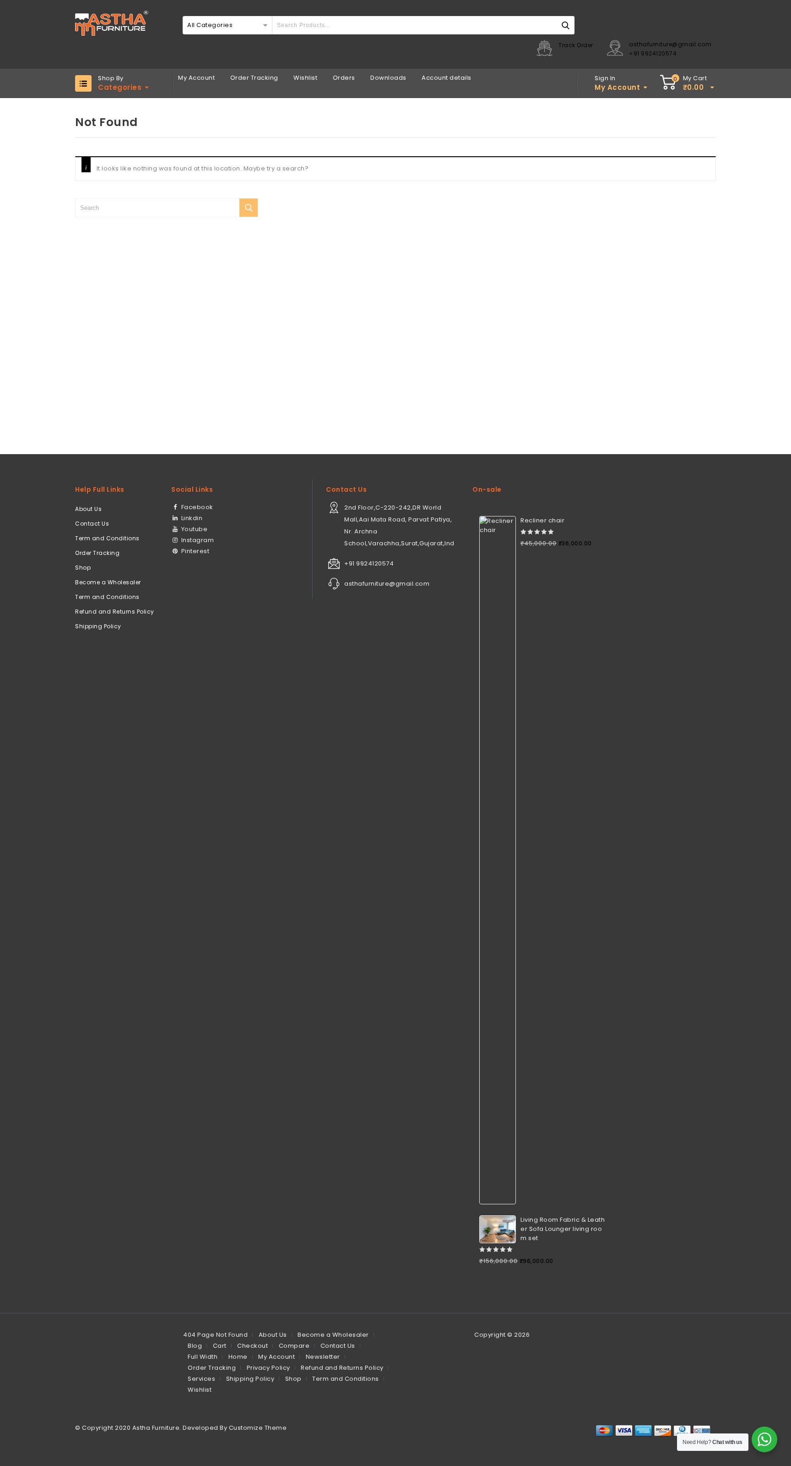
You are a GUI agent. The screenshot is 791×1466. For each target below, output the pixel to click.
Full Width (202, 1356)
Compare (294, 1345)
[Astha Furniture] (111, 23)
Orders (344, 77)
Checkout (252, 1345)
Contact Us (92, 523)
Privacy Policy (268, 1367)
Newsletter (323, 1356)
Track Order (575, 45)
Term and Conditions (107, 538)
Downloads (388, 77)
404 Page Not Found (215, 1334)
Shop (83, 567)
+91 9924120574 (653, 53)
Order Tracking (254, 77)
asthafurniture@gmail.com (670, 44)
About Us (88, 509)
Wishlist (305, 77)
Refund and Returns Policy (114, 611)
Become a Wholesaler (108, 582)
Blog (195, 1345)
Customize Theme (258, 1427)
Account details (446, 77)
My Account (196, 77)
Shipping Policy (98, 626)
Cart (220, 1345)
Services (201, 1378)
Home (238, 1356)
